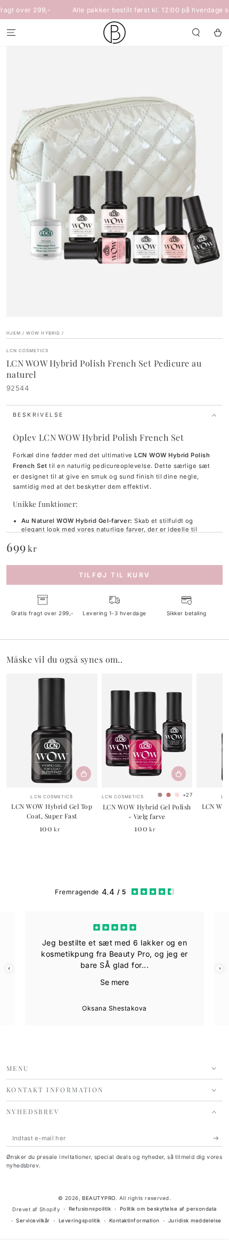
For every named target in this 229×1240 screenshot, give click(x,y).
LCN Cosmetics (27, 350)
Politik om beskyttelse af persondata (168, 1209)
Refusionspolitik (90, 1209)
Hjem (13, 333)
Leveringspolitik (80, 1220)
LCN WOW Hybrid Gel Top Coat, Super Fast (51, 811)
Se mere (114, 982)
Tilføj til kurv (115, 575)
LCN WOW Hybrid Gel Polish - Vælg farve (147, 811)
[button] (196, 32)
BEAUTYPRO (98, 1198)
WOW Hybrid (43, 333)
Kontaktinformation (134, 1220)
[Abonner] (218, 1138)
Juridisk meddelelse (195, 1220)
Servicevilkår (33, 1220)
